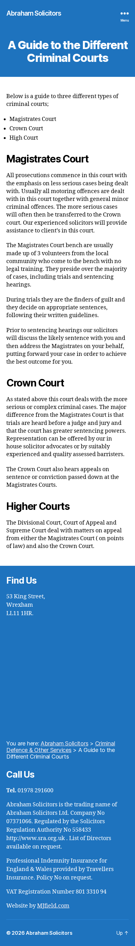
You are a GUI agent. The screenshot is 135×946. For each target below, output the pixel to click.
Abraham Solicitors (33, 13)
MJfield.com (53, 905)
